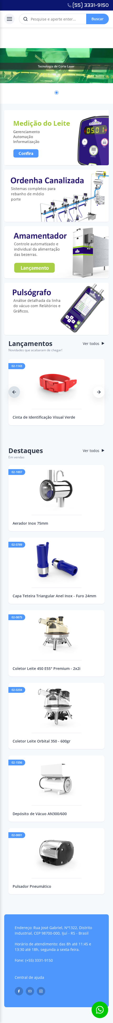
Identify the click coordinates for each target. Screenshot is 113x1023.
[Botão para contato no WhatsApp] (100, 1010)
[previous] (14, 392)
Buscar (97, 18)
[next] (99, 392)
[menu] (9, 19)
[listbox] (56, 65)
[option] (56, 65)
